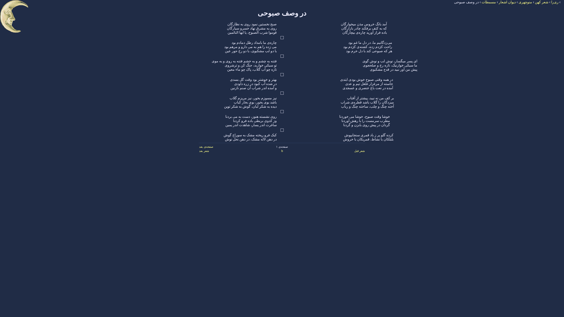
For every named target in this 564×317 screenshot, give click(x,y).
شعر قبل (359, 151)
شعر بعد (204, 151)
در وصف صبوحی (282, 13)
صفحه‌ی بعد (206, 146)
